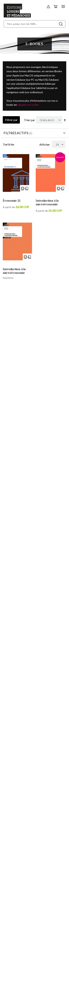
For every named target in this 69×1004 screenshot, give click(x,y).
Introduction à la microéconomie (47, 202)
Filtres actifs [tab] (15, 133)
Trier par (29, 120)
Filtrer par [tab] (11, 120)
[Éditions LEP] (17, 16)
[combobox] (34, 24)
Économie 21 (12, 201)
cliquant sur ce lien (28, 104)
